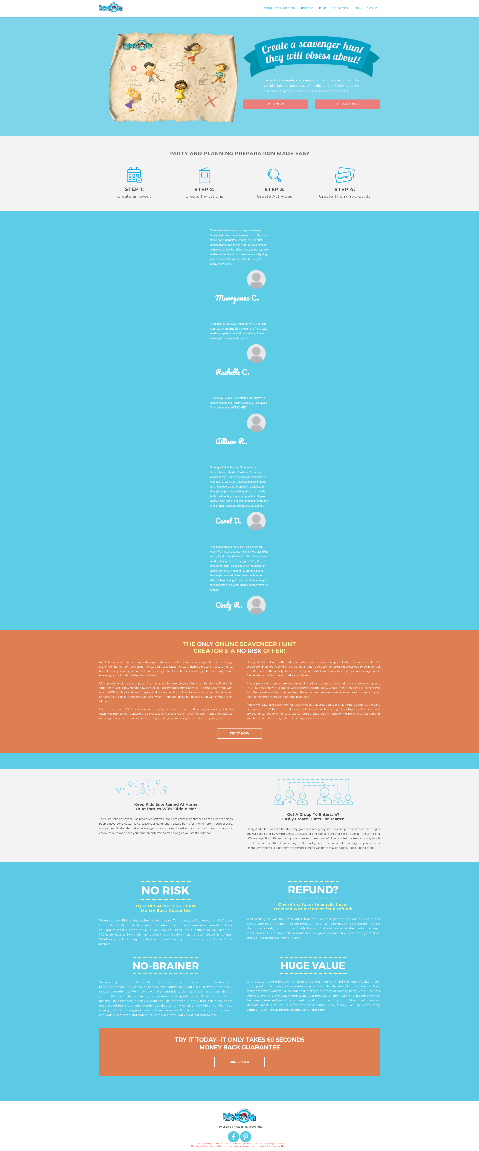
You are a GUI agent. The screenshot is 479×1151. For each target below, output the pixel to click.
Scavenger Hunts (278, 1146)
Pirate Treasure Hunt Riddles (234, 1143)
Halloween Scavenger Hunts (246, 1146)
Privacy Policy (203, 1143)
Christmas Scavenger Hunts (208, 1146)
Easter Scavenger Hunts (269, 1143)
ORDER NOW (239, 1062)
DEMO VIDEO (347, 104)
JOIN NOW (275, 104)
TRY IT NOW (239, 733)
